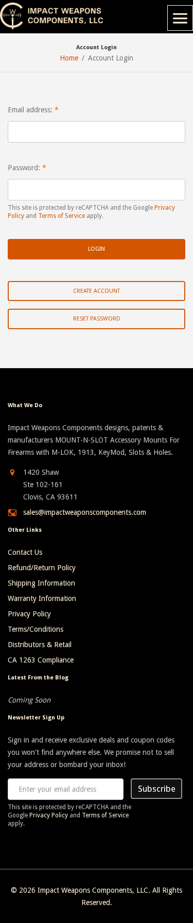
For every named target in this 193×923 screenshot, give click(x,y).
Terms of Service (61, 215)
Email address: (30, 110)
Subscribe (157, 789)
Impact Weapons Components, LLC (93, 890)
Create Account (96, 291)
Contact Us (25, 552)
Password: (24, 168)
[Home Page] (51, 16)
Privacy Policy (29, 614)
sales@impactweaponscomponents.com (84, 512)
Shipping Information (41, 583)
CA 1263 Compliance (41, 660)
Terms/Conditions (35, 629)
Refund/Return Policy (42, 568)
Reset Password (96, 318)
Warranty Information (42, 598)
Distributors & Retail (40, 644)
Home (69, 58)
